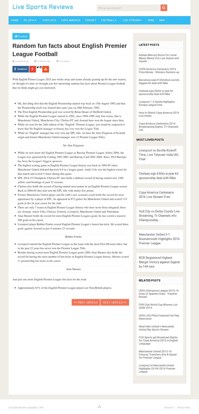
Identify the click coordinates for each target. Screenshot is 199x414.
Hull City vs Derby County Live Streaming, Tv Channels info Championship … (159, 215)
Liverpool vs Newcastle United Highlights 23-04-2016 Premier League (157, 368)
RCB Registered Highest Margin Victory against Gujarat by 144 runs (159, 262)
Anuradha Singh (22, 61)
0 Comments (64, 61)
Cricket (90, 20)
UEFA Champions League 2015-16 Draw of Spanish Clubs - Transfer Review (159, 293)
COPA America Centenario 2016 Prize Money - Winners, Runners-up (159, 70)
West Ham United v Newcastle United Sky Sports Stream (156, 328)
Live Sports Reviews (42, 7)
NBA (162, 20)
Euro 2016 (49, 20)
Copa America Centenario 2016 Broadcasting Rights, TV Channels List (158, 126)
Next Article (113, 302)
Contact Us (169, 407)
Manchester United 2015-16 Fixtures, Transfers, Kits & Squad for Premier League (158, 354)
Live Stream (131, 20)
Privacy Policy (184, 407)
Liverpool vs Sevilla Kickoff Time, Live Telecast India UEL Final (159, 154)
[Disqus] (70, 349)
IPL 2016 (28, 20)
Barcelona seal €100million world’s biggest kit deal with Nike (159, 81)
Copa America (70, 20)
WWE (151, 20)
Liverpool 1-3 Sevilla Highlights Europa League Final (157, 103)
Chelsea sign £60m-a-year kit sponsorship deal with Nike (156, 92)
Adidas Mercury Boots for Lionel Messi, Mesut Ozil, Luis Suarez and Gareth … (159, 58)
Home (15, 20)
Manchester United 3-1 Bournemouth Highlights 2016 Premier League (159, 239)
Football (107, 20)
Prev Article (87, 302)
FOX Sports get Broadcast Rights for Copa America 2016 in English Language (158, 340)
